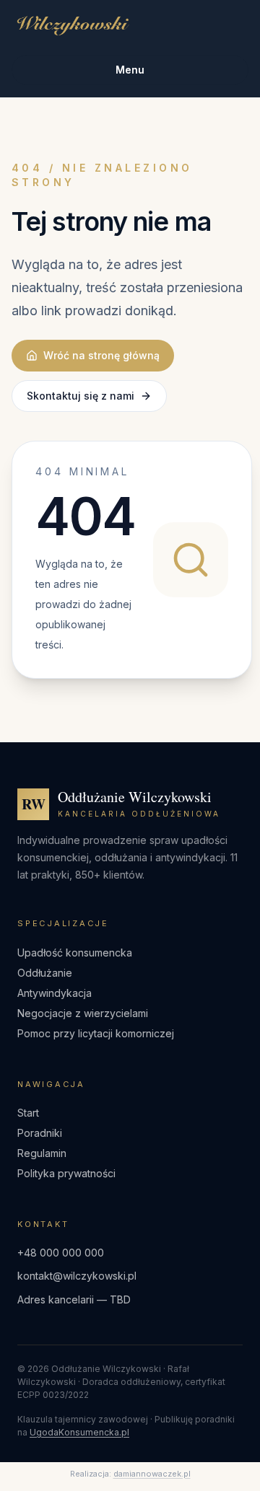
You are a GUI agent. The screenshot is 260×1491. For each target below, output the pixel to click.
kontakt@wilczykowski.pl (76, 1276)
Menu (130, 69)
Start (28, 1113)
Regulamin (41, 1153)
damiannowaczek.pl (152, 1474)
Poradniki (39, 1133)
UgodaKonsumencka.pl (79, 1432)
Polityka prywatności (66, 1173)
